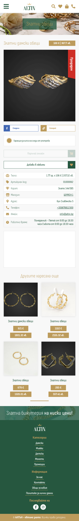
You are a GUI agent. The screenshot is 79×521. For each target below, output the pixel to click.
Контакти (39, 482)
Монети (39, 459)
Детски (39, 453)
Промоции (39, 464)
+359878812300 (65, 207)
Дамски (39, 443)
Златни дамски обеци (20, 321)
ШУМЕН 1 (68, 195)
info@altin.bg (66, 214)
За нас (39, 477)
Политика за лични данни (39, 493)
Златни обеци (58, 321)
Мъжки (39, 448)
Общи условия (39, 488)
